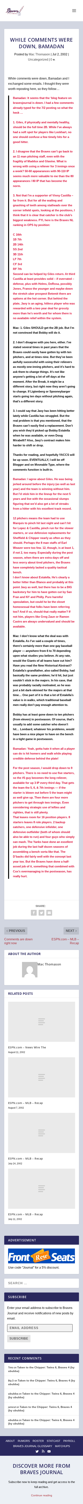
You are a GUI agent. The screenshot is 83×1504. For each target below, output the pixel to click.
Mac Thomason (39, 54)
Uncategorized (38, 59)
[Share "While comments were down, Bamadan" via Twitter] (41, 913)
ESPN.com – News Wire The (27, 1047)
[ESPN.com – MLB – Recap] (41, 1077)
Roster (38, 1440)
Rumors (24, 1440)
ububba (13, 1393)
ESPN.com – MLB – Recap (25, 1103)
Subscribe (18, 1338)
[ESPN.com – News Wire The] (41, 1022)
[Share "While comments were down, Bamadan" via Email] (49, 913)
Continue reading (41, 1495)
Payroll (69, 1440)
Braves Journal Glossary (32, 1446)
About (10, 1440)
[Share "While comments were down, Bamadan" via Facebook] (34, 913)
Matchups (62, 1446)
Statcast (53, 1440)
